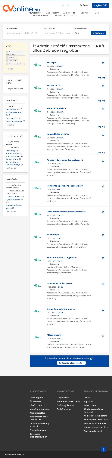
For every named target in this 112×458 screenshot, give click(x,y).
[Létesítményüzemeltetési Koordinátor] (37, 214)
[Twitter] (17, 397)
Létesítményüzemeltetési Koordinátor (66, 211)
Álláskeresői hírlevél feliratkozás (39, 418)
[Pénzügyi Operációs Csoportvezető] (37, 162)
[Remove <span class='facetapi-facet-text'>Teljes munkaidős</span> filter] (7, 64)
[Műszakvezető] (37, 337)
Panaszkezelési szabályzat (96, 427)
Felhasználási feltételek (95, 423)
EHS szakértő (53, 85)
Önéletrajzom (52, 12)
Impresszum (90, 405)
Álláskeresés (35, 401)
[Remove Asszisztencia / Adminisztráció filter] (7, 185)
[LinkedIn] (14, 397)
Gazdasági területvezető (60, 283)
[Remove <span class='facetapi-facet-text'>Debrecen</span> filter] (7, 61)
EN (63, 5)
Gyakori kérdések (38, 430)
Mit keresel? (11, 28)
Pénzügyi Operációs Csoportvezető (65, 160)
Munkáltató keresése (40, 409)
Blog (97, 12)
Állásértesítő (69, 12)
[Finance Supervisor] (37, 110)
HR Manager (53, 234)
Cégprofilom (63, 397)
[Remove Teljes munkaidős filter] (7, 89)
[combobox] (24, 33)
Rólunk (87, 397)
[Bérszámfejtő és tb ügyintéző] (37, 259)
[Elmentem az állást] (103, 63)
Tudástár (84, 12)
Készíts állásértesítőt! (73, 363)
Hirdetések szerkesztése (68, 401)
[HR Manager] (37, 237)
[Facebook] (5, 397)
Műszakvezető (54, 335)
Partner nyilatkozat (93, 431)
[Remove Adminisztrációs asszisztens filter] (9, 191)
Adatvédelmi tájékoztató (96, 419)
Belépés (84, 5)
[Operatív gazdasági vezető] (37, 311)
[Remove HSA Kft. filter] (7, 106)
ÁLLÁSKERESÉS (35, 12)
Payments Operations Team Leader (65, 185)
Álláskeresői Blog (37, 413)
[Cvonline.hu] (21, 8)
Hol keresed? (50, 28)
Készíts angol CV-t (38, 405)
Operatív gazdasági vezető (61, 309)
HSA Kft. (60, 66)
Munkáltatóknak (40, 15)
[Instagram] (9, 397)
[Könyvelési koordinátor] (37, 136)
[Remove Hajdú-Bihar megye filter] (7, 142)
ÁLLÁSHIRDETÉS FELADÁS (66, 15)
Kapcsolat (88, 401)
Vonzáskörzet (80, 28)
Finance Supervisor (56, 108)
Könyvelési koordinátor (58, 134)
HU (68, 5)
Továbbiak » (11, 125)
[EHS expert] (37, 64)
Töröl (10, 68)
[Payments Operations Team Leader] (37, 188)
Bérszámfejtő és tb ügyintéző (62, 257)
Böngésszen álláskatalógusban (38, 435)
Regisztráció (100, 5)
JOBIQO (20, 454)
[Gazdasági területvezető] (37, 285)
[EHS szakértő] (37, 87)
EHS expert (52, 62)
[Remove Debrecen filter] (9, 147)
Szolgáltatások (64, 409)
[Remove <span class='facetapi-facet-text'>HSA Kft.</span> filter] (7, 57)
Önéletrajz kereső (65, 405)
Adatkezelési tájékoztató (95, 415)
